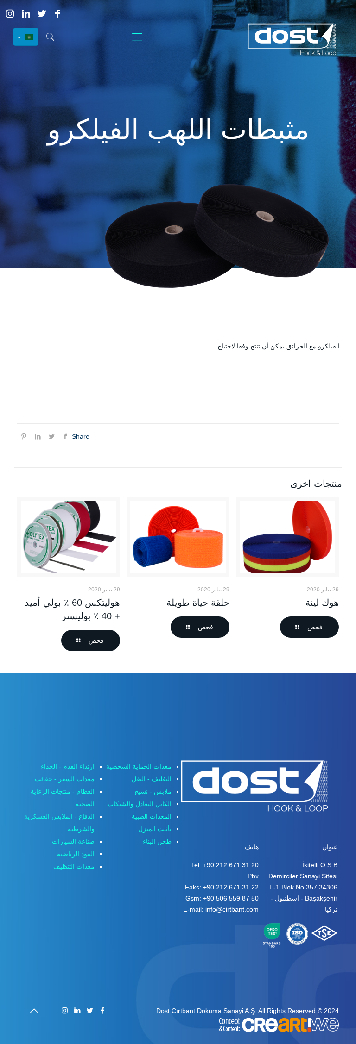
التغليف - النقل (152, 779)
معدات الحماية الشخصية (139, 766)
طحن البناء (157, 841)
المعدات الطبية (152, 816)
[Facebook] (57, 14)
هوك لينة (322, 602)
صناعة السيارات (73, 841)
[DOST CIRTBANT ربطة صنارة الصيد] (295, 40)
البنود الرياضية (76, 854)
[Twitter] (41, 14)
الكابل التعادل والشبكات (140, 804)
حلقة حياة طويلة (197, 602)
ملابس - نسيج (153, 791)
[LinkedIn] (25, 14)
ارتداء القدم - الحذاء (68, 766)
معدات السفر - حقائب (65, 779)
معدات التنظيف (74, 866)
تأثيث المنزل (155, 829)
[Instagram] (10, 14)
